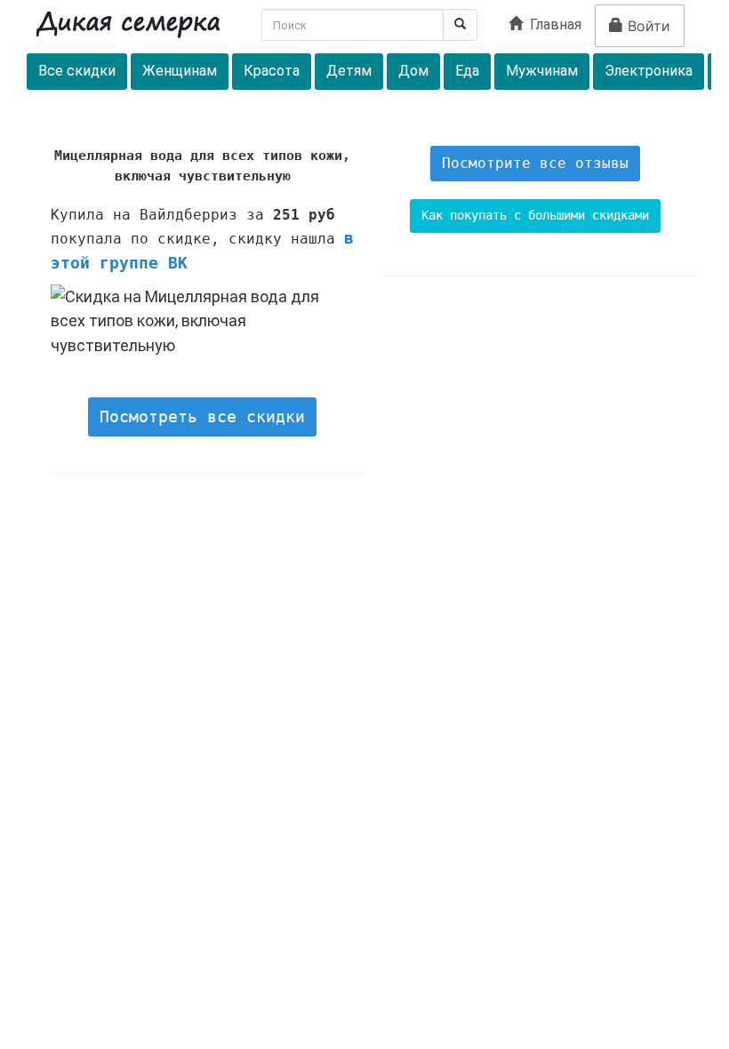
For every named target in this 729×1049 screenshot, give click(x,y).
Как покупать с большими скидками (535, 215)
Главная (552, 24)
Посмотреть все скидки (202, 416)
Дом (413, 70)
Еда (467, 70)
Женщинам (179, 70)
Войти (646, 26)
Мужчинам (542, 70)
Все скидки (77, 70)
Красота (272, 70)
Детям (349, 70)
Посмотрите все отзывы (535, 163)
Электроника (649, 70)
